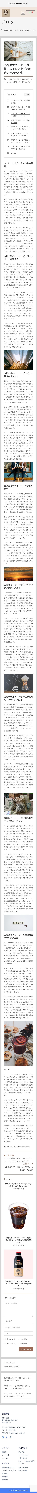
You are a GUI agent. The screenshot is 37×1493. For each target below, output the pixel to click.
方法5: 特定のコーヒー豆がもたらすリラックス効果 (20, 134)
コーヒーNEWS (12, 82)
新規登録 (21, 1452)
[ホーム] (1, 30)
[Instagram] (11, 1437)
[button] (23, 12)
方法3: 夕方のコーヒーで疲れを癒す (20, 121)
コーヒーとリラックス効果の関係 (20, 101)
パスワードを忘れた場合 (26, 1461)
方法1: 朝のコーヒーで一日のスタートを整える (20, 108)
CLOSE (27, 94)
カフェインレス (11, 1147)
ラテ (16, 1147)
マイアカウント (23, 1455)
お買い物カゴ (22, 1458)
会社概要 (5, 1474)
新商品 (4, 1452)
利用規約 (5, 1480)
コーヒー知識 (22, 1471)
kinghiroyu (11, 79)
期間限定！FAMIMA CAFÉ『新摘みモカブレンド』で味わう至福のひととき (18, 1239)
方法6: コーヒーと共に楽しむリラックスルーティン (20, 141)
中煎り (20, 1147)
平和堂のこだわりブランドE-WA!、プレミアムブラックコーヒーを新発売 (18, 1283)
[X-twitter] (7, 1437)
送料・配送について (8, 1468)
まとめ (13, 153)
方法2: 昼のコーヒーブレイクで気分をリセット (20, 114)
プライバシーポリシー (9, 1471)
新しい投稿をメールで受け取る (17, 1344)
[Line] (3, 1437)
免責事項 (5, 1477)
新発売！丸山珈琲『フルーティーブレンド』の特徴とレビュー (18, 1185)
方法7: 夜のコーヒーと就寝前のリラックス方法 (20, 147)
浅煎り (24, 1147)
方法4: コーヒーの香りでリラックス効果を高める (20, 128)
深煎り (28, 1147)
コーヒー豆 (5, 1455)
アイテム (5, 1458)
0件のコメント (27, 82)
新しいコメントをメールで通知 (17, 1339)
